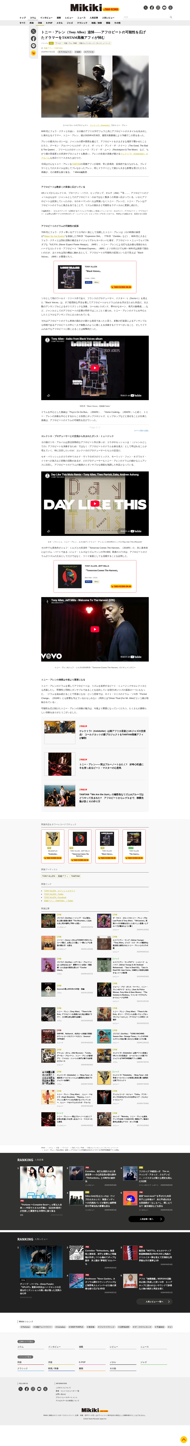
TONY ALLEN (48, 876)
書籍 (108, 22)
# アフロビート (65, 52)
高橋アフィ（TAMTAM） (54, 48)
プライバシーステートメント (67, 1397)
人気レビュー (108, 17)
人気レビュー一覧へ (154, 1301)
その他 (117, 22)
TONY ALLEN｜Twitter (53, 894)
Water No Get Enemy (54, 236)
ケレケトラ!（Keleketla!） (100, 125)
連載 (59, 17)
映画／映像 (97, 22)
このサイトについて (63, 1388)
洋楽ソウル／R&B (70, 43)
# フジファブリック (106, 1327)
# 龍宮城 (90, 1327)
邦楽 (32, 22)
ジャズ (70, 22)
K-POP (49, 22)
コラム (33, 17)
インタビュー (46, 17)
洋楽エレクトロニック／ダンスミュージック (94, 43)
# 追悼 (78, 52)
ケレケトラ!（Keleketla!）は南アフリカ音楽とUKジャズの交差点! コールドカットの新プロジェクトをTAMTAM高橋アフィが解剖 (112, 734)
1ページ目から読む (141, 431)
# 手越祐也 (159, 1327)
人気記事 (94, 17)
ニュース (81, 17)
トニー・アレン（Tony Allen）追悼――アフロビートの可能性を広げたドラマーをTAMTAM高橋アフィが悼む (81, 1150)
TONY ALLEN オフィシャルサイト (59, 891)
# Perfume (25, 1327)
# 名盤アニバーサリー (43, 1327)
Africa (96, 282)
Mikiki (43, 1148)
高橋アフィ (63, 876)
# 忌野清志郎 (124, 1327)
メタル (59, 22)
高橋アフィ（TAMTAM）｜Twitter (58, 901)
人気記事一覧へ (146, 1219)
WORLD (89, 282)
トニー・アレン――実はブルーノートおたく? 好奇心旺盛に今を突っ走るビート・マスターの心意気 (111, 766)
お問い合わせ (61, 1394)
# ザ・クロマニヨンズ (142, 1327)
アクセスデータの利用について (67, 1400)
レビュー (69, 17)
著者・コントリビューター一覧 (67, 1391)
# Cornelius (60, 1327)
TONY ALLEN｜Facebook (55, 897)
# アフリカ (89, 52)
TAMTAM (76, 164)
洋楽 (40, 22)
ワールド (58, 43)
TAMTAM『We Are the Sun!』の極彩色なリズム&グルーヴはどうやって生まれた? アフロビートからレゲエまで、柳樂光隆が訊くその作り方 (111, 798)
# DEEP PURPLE (76, 1327)
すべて (22, 22)
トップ (23, 17)
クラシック (82, 22)
